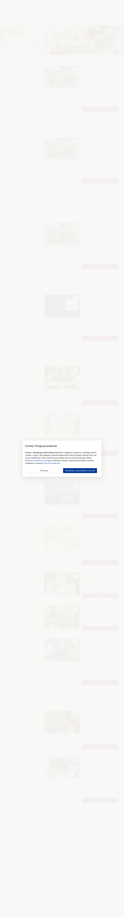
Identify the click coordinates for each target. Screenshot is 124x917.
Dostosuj (44, 470)
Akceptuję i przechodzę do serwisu (80, 470)
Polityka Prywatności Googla (38, 460)
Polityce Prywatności (51, 463)
